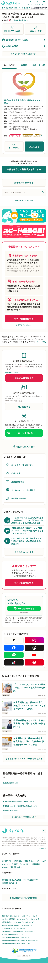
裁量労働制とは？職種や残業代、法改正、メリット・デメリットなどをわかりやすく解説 (29, 705)
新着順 (24, 65)
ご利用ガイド (7, 861)
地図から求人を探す (25, 446)
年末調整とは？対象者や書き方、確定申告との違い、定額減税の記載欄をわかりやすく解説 (29, 741)
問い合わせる (24, 406)
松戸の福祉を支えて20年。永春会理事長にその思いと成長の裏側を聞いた (29, 723)
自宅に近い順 (38, 65)
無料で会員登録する (24, 318)
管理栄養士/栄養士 (27, 806)
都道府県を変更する (21, 20)
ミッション (6, 864)
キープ (30, 4)
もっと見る (41, 342)
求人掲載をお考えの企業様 (11, 880)
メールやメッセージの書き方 (23, 490)
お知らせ (5, 867)
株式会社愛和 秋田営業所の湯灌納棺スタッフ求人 (23, 101)
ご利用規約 (18, 861)
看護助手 (9, 806)
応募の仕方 (16, 473)
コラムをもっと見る (24, 551)
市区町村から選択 (12, 30)
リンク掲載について (30, 880)
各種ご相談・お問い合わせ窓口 (24, 897)
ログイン (37, 4)
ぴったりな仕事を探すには (22, 465)
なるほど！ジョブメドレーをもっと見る (24, 758)
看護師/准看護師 (12, 801)
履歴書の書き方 (17, 481)
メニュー (44, 4)
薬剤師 (29, 801)
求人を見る (34, 146)
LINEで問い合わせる (25, 608)
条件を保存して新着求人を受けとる (24, 54)
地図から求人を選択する (24, 200)
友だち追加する (25, 433)
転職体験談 (36, 864)
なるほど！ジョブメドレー (21, 864)
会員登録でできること (24, 325)
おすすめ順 (9, 65)
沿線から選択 (35, 30)
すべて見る (42, 848)
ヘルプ (43, 861)
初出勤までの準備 (18, 498)
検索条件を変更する (24, 182)
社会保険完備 (10, 783)
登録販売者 (10, 810)
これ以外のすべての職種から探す (24, 817)
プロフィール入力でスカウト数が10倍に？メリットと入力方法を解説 (29, 687)
